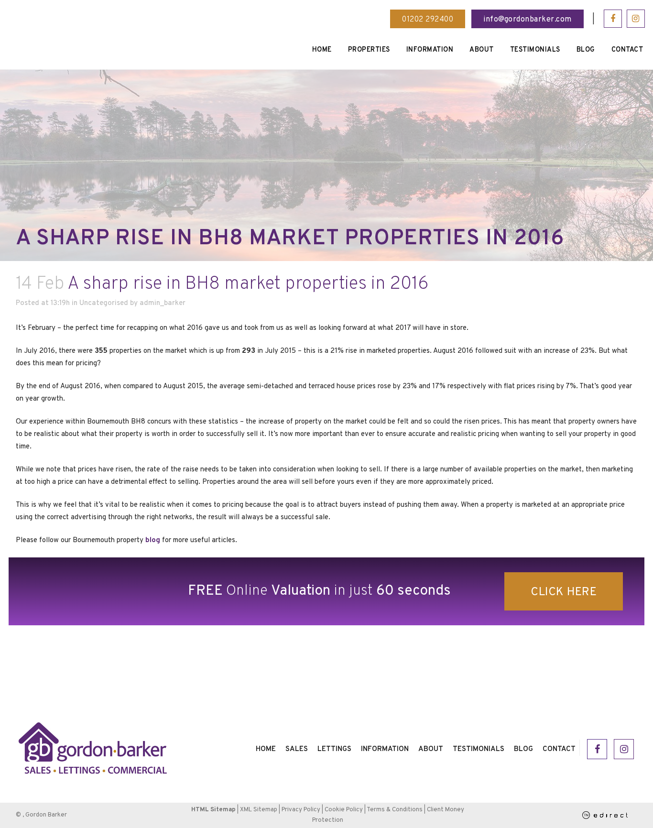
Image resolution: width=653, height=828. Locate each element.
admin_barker (162, 303)
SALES (296, 749)
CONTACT (559, 749)
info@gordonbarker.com (527, 19)
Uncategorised (103, 303)
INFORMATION (385, 749)
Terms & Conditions (395, 810)
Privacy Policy (301, 810)
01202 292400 (427, 19)
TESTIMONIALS (478, 749)
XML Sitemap (258, 810)
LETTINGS (334, 749)
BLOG (523, 749)
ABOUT (430, 749)
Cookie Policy (344, 810)
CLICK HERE (564, 592)
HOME (266, 749)
